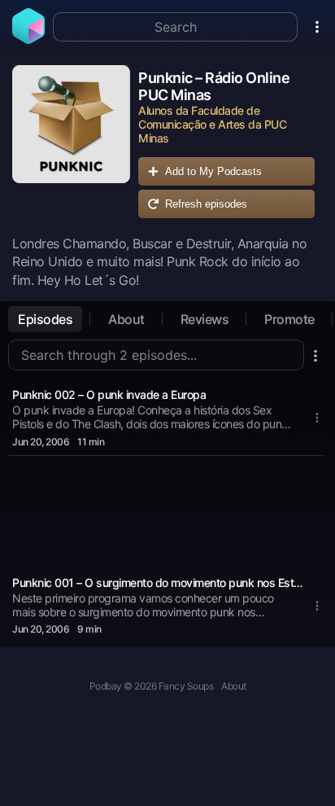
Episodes (45, 319)
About (126, 319)
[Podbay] (28, 39)
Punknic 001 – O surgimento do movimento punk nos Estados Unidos (157, 582)
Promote (289, 319)
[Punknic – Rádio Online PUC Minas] (71, 145)
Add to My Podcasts (213, 171)
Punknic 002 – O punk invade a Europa (109, 394)
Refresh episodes (206, 204)
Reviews (205, 319)
